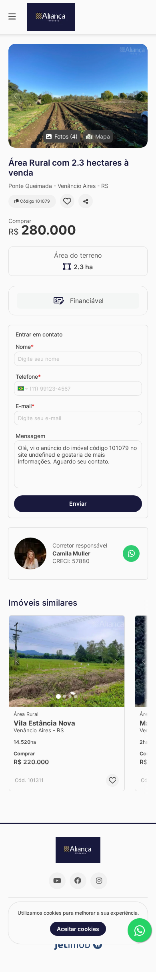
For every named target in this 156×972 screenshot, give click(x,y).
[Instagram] (98, 880)
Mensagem (30, 435)
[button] (78, 96)
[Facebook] (78, 880)
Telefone (28, 376)
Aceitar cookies (78, 928)
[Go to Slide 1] (58, 696)
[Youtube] (57, 880)
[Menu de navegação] (12, 17)
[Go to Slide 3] (70, 696)
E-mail (25, 406)
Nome (25, 346)
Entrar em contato (39, 334)
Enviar (78, 503)
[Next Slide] (141, 96)
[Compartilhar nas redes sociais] (85, 201)
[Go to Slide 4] (75, 696)
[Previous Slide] (15, 96)
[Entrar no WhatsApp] (131, 553)
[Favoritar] (67, 201)
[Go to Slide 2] (64, 696)
